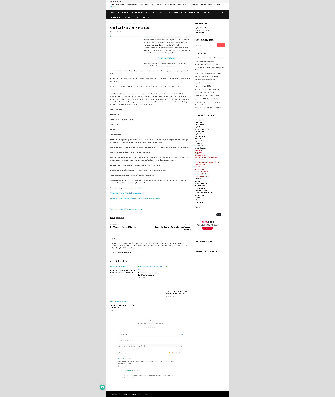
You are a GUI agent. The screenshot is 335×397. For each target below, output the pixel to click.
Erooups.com (199, 202)
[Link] (139, 346)
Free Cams (198, 139)
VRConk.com (199, 120)
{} (141, 346)
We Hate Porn (199, 195)
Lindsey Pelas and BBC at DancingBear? (207, 64)
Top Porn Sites (199, 141)
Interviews (203, 4)
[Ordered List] (129, 346)
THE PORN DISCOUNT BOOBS (158, 4)
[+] (144, 346)
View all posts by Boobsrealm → (121, 253)
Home (112, 4)
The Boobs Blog (200, 132)
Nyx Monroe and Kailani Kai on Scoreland (208, 108)
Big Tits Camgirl (200, 134)
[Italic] (122, 346)
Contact (147, 4)
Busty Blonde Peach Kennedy (204, 83)
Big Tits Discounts (200, 28)
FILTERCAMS (217, 4)
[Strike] (127, 346)
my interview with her (136, 188)
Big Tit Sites (199, 127)
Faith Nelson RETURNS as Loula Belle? (207, 99)
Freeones (198, 181)
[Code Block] (136, 346)
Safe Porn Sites (200, 197)
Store (141, 4)
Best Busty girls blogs (132, 4)
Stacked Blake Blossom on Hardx (205, 80)
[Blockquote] (134, 346)
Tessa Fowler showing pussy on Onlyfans (208, 73)
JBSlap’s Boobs (200, 200)
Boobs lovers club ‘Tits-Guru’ (204, 193)
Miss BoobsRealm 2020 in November (206, 76)
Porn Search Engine (201, 190)
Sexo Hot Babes (200, 188)
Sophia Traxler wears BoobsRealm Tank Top (209, 96)
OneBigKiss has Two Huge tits (204, 61)
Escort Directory (200, 143)
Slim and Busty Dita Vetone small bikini (207, 89)
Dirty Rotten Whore (201, 183)
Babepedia (198, 179)
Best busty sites (120, 4)
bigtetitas (133, 373)
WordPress (139, 394)
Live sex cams (194, 4)
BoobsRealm (124, 394)
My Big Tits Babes (200, 148)
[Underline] (124, 346)
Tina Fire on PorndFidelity (203, 86)
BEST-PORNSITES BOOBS (175, 4)
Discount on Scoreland (202, 30)
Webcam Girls (199, 146)
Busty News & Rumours (117, 24)
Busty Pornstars (130, 24)
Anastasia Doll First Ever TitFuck (205, 92)
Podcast (210, 4)
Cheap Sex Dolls (200, 124)
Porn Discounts (199, 33)
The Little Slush (200, 136)
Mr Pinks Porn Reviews (202, 129)
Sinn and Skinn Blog (201, 186)
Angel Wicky (147, 37)
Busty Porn (198, 122)
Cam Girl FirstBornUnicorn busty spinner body (209, 58)
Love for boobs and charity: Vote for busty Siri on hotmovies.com (178, 292)
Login (181, 334)
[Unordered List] (132, 346)
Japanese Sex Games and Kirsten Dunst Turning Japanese (149, 274)
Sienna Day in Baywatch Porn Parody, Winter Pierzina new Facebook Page (122, 271)
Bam (146, 394)
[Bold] (119, 346)
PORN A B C (186, 4)
